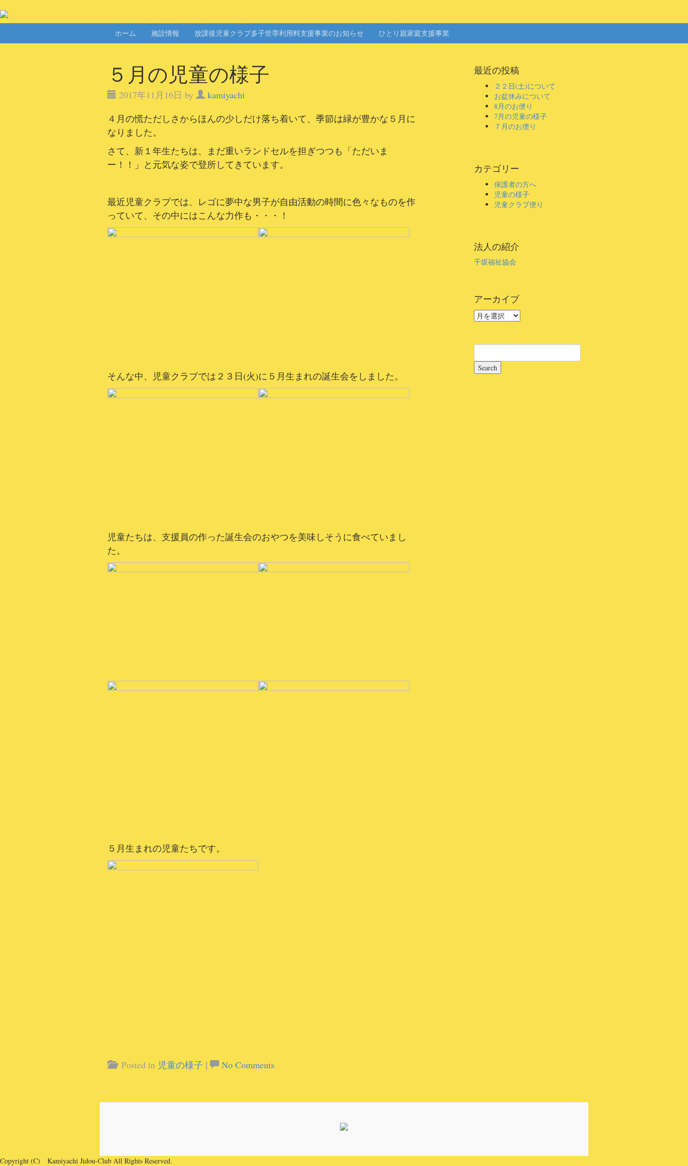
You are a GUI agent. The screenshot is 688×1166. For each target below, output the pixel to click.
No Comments (248, 1065)
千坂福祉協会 (495, 262)
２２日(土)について (525, 86)
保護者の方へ (515, 184)
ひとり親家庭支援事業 (414, 33)
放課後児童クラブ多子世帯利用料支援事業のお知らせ (279, 33)
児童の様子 (180, 1065)
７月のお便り (515, 126)
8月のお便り (513, 106)
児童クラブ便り (518, 204)
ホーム (125, 33)
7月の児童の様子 (520, 116)
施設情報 (165, 33)
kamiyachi (226, 95)
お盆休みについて (522, 96)
